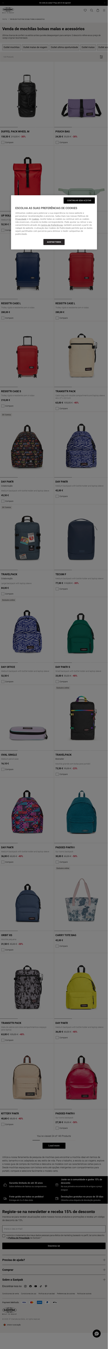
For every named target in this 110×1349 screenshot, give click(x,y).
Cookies (35, 219)
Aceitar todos (54, 242)
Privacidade (20, 219)
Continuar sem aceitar (79, 200)
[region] (54, 222)
